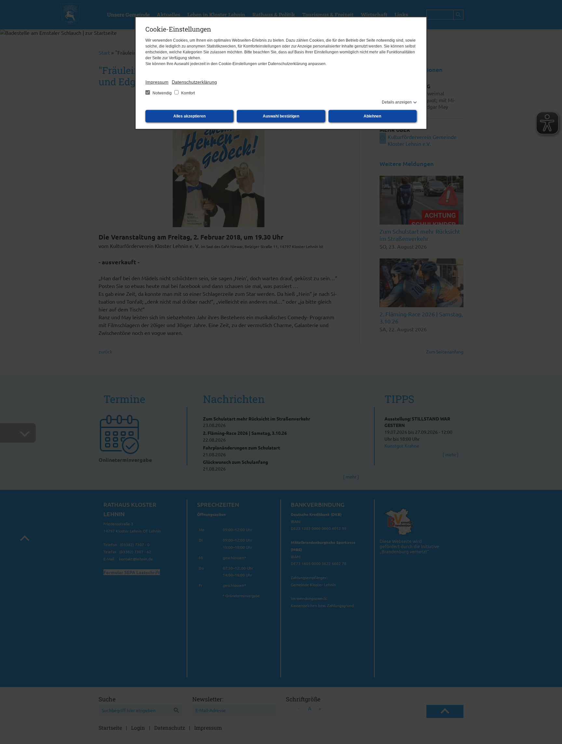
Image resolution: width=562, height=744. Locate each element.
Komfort (187, 93)
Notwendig (162, 93)
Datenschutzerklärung (194, 82)
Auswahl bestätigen (281, 116)
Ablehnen (372, 116)
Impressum (156, 82)
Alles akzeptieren (189, 116)
